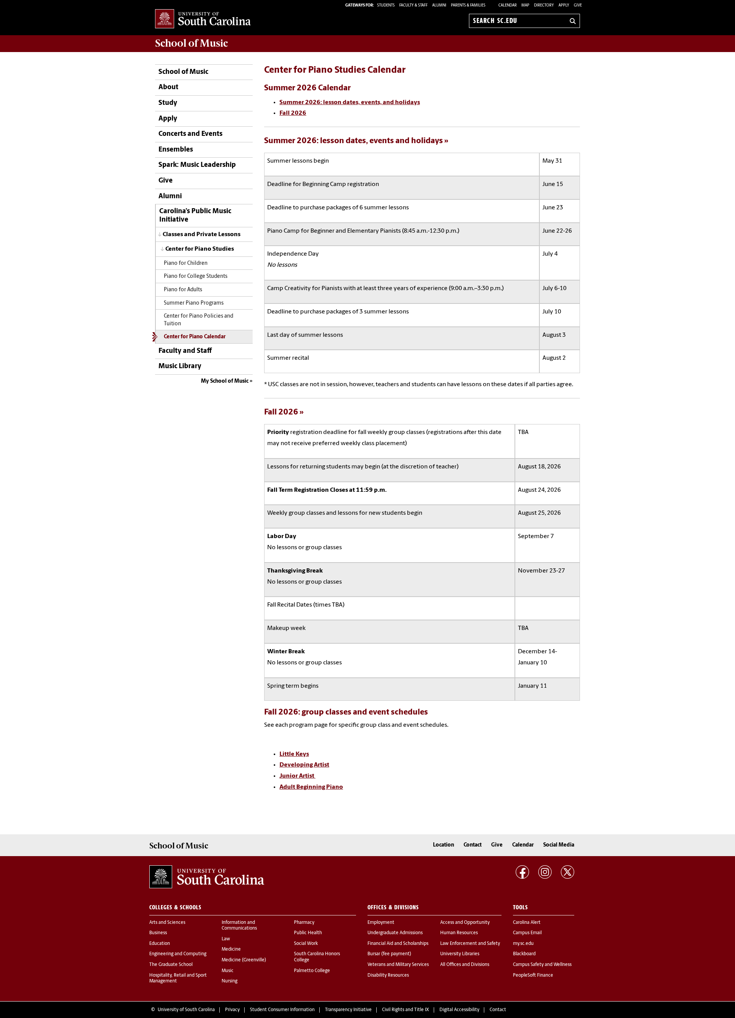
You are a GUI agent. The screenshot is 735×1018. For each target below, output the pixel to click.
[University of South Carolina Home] (203, 19)
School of (191, 43)
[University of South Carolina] (206, 877)
